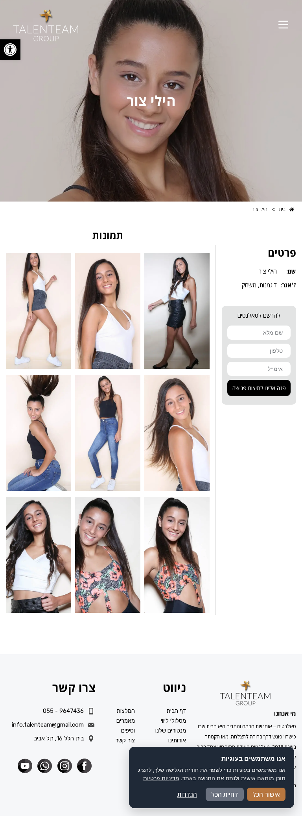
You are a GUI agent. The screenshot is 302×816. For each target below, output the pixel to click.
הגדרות (187, 794)
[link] (10, 49)
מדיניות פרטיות (161, 778)
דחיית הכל (224, 794)
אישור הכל (266, 794)
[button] (283, 25)
